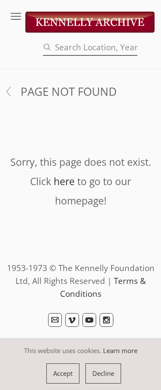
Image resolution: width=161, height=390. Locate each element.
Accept (63, 373)
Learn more (120, 350)
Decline (103, 373)
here (64, 181)
